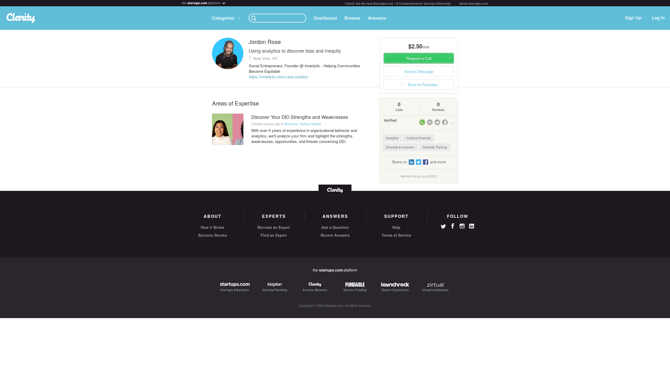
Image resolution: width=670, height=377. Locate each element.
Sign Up (633, 18)
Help (396, 227)
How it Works (212, 227)
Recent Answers (335, 235)
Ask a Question (335, 227)
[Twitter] (443, 227)
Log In (658, 18)
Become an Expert (274, 227)
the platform (201, 2)
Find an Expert (274, 235)
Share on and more (419, 161)
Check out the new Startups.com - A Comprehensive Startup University (398, 3)
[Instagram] (462, 226)
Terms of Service (396, 235)
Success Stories (212, 235)
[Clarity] (335, 190)
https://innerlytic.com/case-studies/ (278, 76)
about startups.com (473, 3)
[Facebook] (452, 226)
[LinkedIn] (471, 226)
